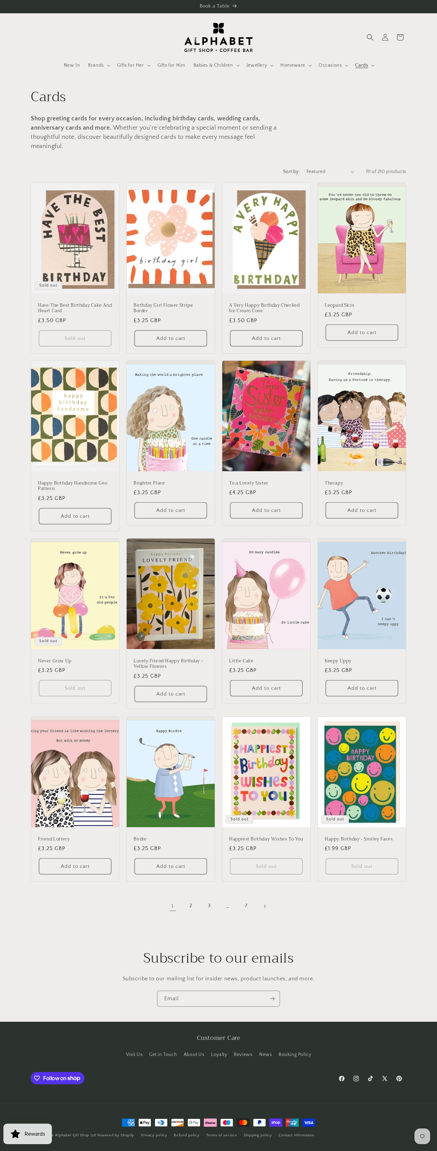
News (265, 1054)
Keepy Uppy (338, 661)
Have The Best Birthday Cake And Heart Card (75, 308)
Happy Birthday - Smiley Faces (359, 839)
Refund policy (186, 1135)
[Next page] (264, 906)
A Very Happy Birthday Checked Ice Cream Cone (264, 308)
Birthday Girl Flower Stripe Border (163, 308)
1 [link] (172, 906)
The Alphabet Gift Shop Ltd (71, 1135)
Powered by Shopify (116, 1135)
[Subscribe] (272, 999)
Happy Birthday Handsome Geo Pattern (72, 486)
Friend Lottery (54, 839)
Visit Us (134, 1054)
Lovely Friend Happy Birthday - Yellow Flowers (168, 664)
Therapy (334, 483)
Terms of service (221, 1135)
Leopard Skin (339, 305)
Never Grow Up (55, 661)
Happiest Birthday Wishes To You (266, 839)
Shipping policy (258, 1135)
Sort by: (291, 171)
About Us (194, 1054)
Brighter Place (149, 483)
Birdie (140, 839)
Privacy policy (154, 1135)
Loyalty (219, 1054)
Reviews (243, 1054)
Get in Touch (163, 1054)
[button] (98, 65)
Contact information (296, 1135)
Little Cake (241, 661)
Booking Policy (295, 1054)
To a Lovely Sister (248, 483)
